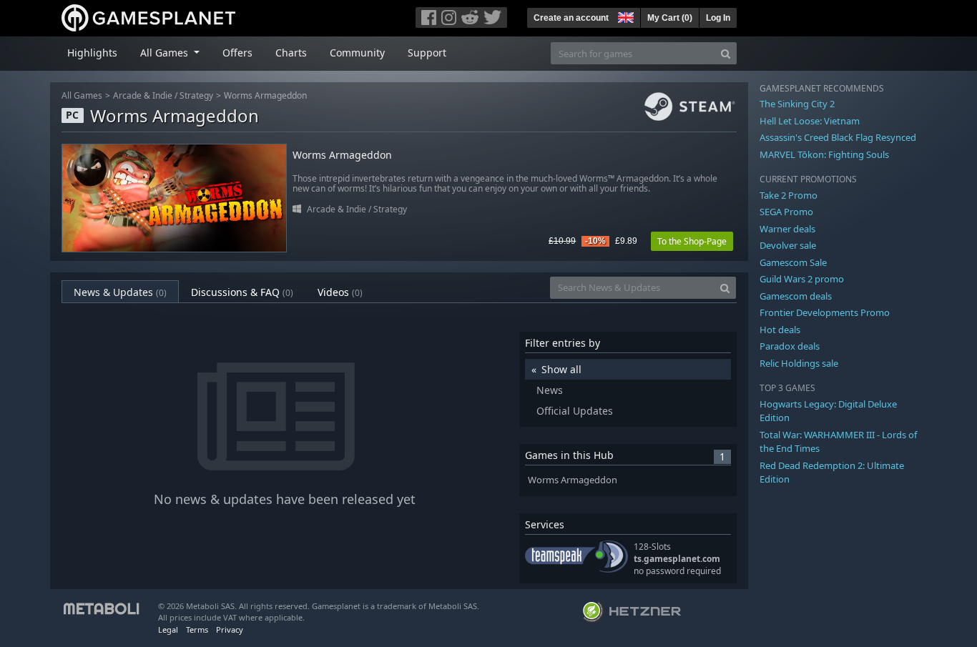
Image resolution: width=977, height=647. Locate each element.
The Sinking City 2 (797, 103)
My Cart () (669, 18)
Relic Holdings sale (799, 363)
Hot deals (780, 329)
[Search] (726, 53)
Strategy (196, 95)
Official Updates (574, 411)
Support (427, 52)
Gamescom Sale (793, 262)
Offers (237, 52)
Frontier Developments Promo (825, 312)
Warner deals (787, 228)
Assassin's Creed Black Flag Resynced (838, 137)
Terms (197, 629)
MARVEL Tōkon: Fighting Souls (824, 154)
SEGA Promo (786, 211)
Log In (718, 18)
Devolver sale (788, 245)
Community (357, 52)
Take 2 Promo (789, 195)
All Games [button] (165, 52)
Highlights (92, 52)
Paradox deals (790, 346)
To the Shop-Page (692, 241)
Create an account (571, 18)
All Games (82, 95)
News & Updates (120, 292)
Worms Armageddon (265, 95)
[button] (624, 16)
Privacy (229, 629)
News (549, 390)
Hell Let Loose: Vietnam (810, 120)
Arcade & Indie (142, 95)
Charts (291, 52)
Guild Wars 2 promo (802, 278)
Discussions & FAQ (242, 292)
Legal (168, 629)
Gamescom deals (796, 296)
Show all (561, 369)
